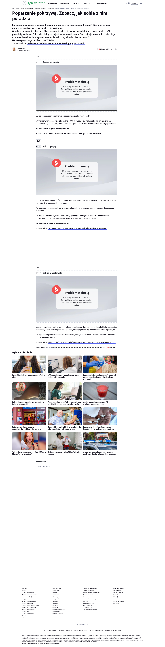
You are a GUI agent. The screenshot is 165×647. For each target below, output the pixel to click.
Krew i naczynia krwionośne (90, 609)
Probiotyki (115, 599)
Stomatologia (56, 611)
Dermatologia (56, 595)
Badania (24, 590)
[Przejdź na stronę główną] (24, 4)
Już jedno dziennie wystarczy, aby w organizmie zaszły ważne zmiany (77, 228)
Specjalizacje (56, 590)
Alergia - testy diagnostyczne (29, 595)
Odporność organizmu (88, 603)
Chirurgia (55, 592)
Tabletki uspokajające (118, 601)
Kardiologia (56, 601)
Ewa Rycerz (21, 48)
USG (23, 618)
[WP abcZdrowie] (38, 3)
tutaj (58, 643)
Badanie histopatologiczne (29, 607)
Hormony (85, 601)
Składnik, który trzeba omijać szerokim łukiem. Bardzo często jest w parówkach (82, 342)
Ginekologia (56, 597)
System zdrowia (101, 3)
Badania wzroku (26, 616)
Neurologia (55, 603)
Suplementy (116, 603)
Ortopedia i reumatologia (59, 609)
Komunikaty (64, 3)
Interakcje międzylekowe (119, 597)
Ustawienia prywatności (112, 630)
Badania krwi (25, 611)
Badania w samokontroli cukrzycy (31, 605)
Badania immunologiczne (28, 609)
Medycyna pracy (26, 599)
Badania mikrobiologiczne (29, 601)
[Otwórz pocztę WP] (121, 3)
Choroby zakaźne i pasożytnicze (91, 592)
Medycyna (87, 3)
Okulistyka (55, 605)
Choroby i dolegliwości (89, 590)
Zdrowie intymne (87, 607)
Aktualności (52, 3)
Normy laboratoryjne (27, 597)
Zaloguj (134, 3)
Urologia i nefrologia (58, 613)
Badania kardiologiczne (28, 592)
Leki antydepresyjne (118, 592)
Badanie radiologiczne (28, 613)
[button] (127, 3)
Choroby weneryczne (88, 597)
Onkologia (55, 607)
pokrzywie (104, 34)
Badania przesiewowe (27, 603)
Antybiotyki (116, 595)
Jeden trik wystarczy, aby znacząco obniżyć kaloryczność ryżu (74, 133)
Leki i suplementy (117, 590)
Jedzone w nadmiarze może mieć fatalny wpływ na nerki (56, 43)
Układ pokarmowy (87, 605)
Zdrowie (76, 3)
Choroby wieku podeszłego (90, 599)
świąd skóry (83, 31)
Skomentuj (104, 49)
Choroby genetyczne (88, 595)
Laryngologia (56, 599)
